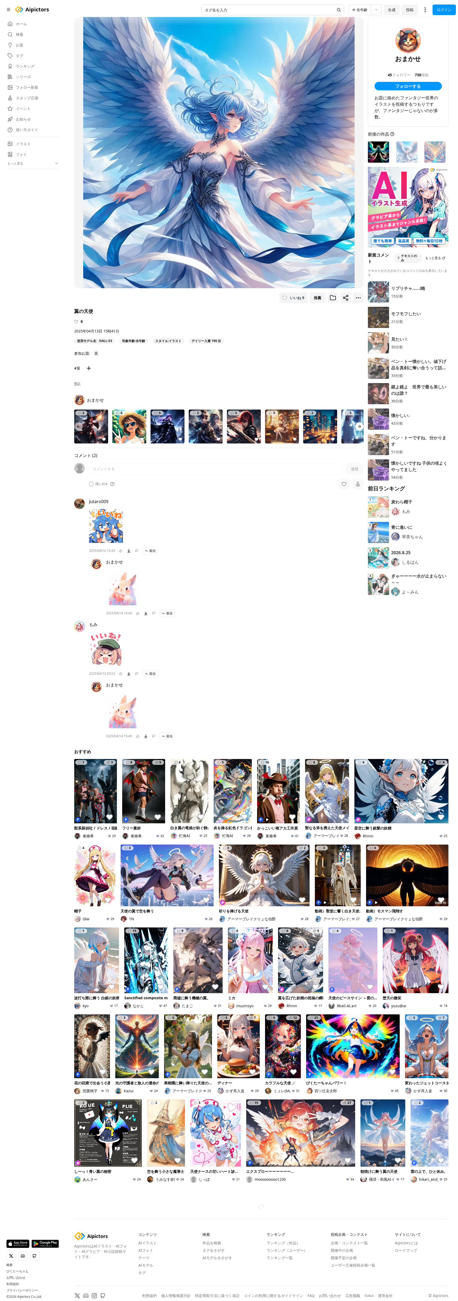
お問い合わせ (15, 1278)
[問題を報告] (136, 550)
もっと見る (433, 258)
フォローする (408, 86)
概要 (9, 1265)
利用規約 (12, 1284)
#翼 (77, 368)
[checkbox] (91, 484)
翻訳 (77, 383)
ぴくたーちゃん (17, 1271)
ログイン (444, 9)
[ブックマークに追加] (333, 297)
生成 (391, 9)
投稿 (409, 9)
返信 (152, 550)
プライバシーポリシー (22, 1290)
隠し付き (101, 484)
